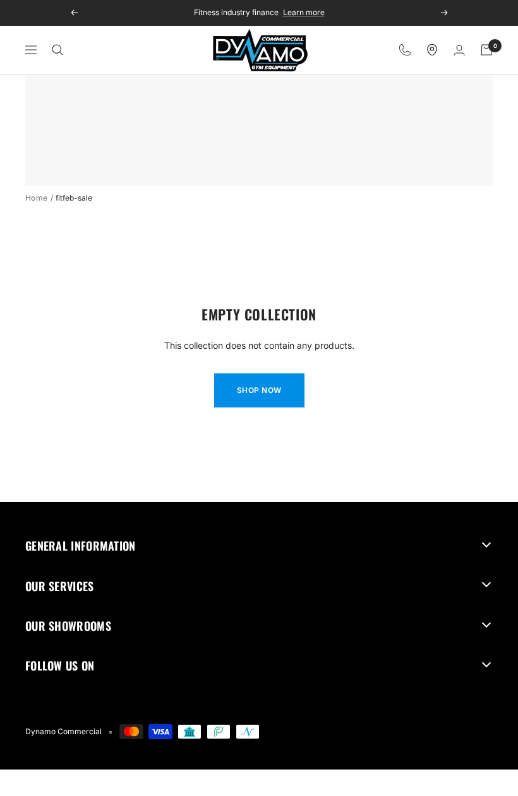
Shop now (259, 390)
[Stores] (432, 50)
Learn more (304, 11)
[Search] (57, 50)
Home (36, 197)
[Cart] (486, 50)
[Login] (459, 50)
